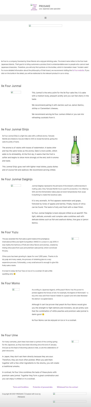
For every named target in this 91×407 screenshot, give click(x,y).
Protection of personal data (42, 387)
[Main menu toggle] (45, 18)
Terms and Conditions (21, 387)
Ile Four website (78, 70)
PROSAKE (44, 6)
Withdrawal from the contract (67, 387)
